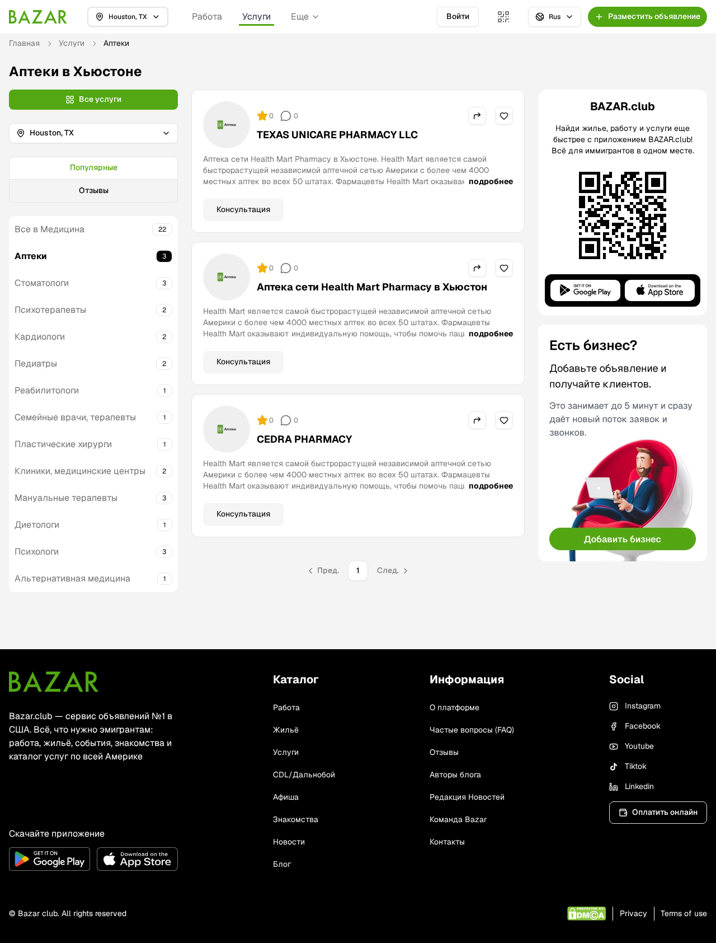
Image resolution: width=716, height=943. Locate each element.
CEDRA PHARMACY (304, 439)
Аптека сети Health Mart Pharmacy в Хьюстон (372, 286)
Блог (282, 864)
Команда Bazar (458, 819)
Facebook (643, 726)
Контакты (447, 842)
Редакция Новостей (467, 797)
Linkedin (639, 786)
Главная (24, 43)
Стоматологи (42, 283)
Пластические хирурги (63, 444)
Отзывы (94, 190)
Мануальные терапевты (66, 498)
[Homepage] (38, 17)
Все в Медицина (49, 229)
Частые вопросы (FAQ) (472, 730)
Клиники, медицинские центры (80, 471)
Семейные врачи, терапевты (75, 417)
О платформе (454, 707)
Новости (289, 842)
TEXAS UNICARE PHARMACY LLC (337, 134)
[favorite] (504, 116)
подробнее (491, 181)
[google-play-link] (49, 859)
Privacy (633, 913)
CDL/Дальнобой (304, 775)
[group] (93, 180)
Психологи (37, 551)
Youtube (639, 746)
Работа (207, 16)
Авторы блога (455, 775)
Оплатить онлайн (665, 812)
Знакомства (295, 819)
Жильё (286, 730)
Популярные (93, 167)
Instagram (643, 706)
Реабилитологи (47, 390)
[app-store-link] (137, 859)
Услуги (256, 16)
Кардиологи (40, 337)
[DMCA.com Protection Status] (586, 914)
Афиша (286, 797)
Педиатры (36, 363)
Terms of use (684, 913)
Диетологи (37, 525)
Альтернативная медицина (72, 578)
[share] (477, 116)
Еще (300, 16)
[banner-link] (622, 443)
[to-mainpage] (53, 682)
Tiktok (636, 766)
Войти (457, 16)
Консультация (243, 209)
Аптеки (31, 256)
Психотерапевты (50, 310)
